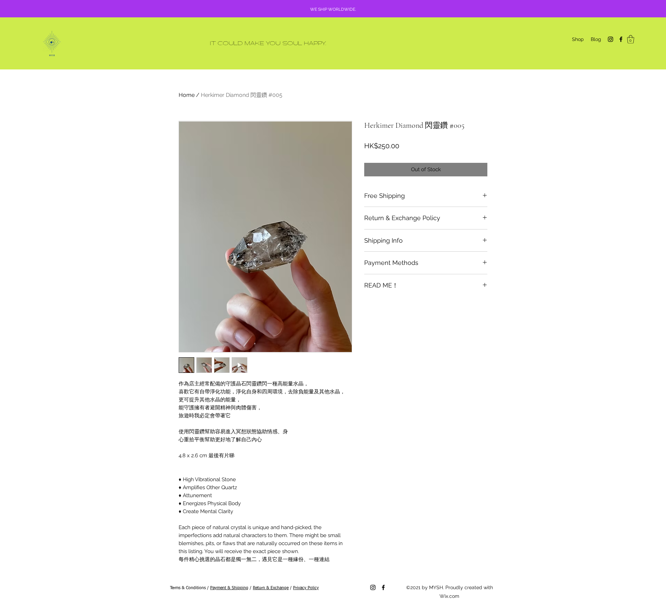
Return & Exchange (271, 588)
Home (187, 95)
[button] (630, 39)
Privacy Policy (306, 588)
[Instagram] (610, 39)
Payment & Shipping (229, 588)
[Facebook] (620, 39)
